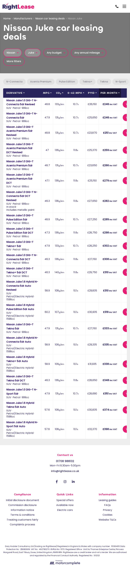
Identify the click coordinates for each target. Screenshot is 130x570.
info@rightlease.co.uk (65, 471)
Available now (65, 505)
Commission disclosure (22, 505)
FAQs (107, 505)
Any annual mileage (87, 53)
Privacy (107, 510)
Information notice (22, 510)
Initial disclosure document (22, 500)
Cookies (107, 515)
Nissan (11, 53)
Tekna (104, 81)
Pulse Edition (67, 81)
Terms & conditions (22, 515)
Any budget (54, 53)
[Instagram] (65, 482)
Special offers (65, 500)
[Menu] (124, 6)
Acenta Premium (40, 81)
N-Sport (121, 81)
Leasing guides (107, 500)
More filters (14, 61)
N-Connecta (14, 81)
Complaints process (22, 524)
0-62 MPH (75, 93)
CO (58, 93)
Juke (31, 53)
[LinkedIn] (73, 482)
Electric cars (65, 510)
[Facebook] (57, 482)
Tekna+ (87, 81)
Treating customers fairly (22, 520)
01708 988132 (65, 461)
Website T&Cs (107, 520)
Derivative (14, 93)
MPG (46, 93)
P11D (91, 93)
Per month (109, 93)
